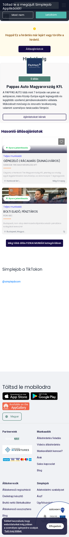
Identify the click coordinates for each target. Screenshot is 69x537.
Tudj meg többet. (13, 531)
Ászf (39, 496)
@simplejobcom (11, 281)
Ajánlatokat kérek (34, 117)
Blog (39, 470)
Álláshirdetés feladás (49, 438)
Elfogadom (55, 526)
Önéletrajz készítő (12, 496)
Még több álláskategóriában (34, 243)
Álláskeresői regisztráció (16, 489)
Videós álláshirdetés (48, 444)
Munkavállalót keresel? (50, 451)
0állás (34, 78)
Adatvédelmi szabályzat (50, 489)
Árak (39, 457)
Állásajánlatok (34, 49)
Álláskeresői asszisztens (16, 509)
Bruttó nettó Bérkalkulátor (16, 502)
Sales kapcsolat (46, 463)
